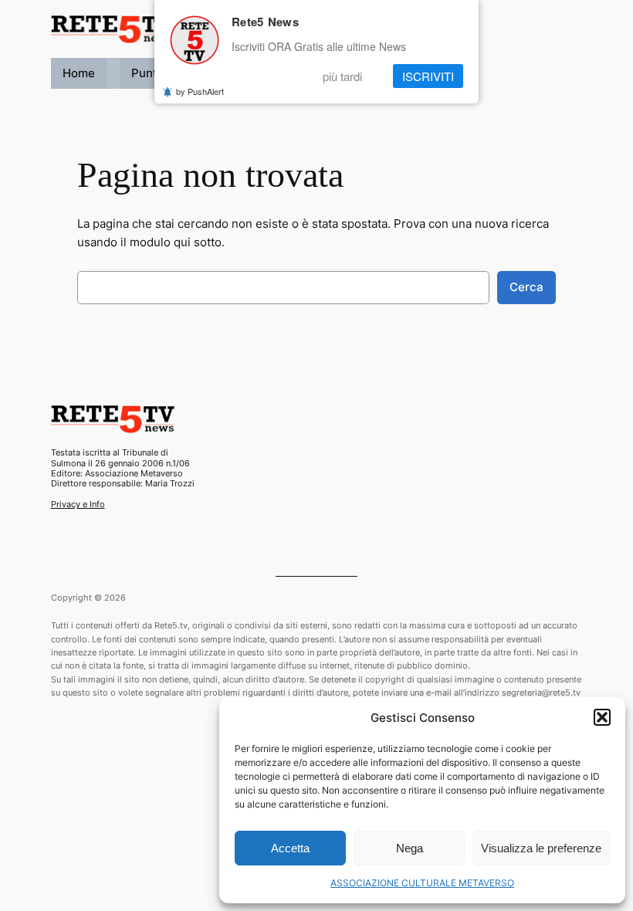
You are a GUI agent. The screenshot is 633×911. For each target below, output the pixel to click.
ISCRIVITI (428, 76)
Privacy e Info (78, 504)
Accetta (290, 848)
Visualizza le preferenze (541, 848)
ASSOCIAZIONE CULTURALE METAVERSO (422, 883)
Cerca (526, 286)
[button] (602, 717)
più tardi (342, 76)
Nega (409, 848)
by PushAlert (200, 91)
